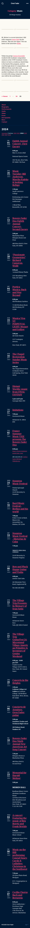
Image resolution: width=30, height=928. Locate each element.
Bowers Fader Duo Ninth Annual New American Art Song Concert (19, 744)
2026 (15, 133)
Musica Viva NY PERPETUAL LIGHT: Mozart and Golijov (20, 324)
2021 (6, 135)
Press (3, 115)
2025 (18, 133)
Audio (4, 111)
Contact (4, 122)
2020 (9, 135)
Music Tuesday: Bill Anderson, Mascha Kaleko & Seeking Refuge (20, 178)
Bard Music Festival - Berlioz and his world (20, 507)
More (3, 120)
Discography (6, 117)
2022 (3, 135)
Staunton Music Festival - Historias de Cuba (19, 537)
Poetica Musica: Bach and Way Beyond (19, 291)
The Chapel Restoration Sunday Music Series (19, 358)
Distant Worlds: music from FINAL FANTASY (20, 390)
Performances (6, 109)
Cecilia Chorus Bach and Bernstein (20, 895)
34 (16, 96)
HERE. (19, 43)
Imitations (17, 410)
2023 (25, 133)
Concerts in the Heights (20, 682)
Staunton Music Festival (19, 482)
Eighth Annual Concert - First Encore (20, 144)
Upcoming (4, 133)
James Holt (15, 40)
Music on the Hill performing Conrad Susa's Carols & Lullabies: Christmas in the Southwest (19, 859)
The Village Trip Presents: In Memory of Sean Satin (19, 604)
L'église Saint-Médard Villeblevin (20, 459)
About (4, 105)
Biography (5, 107)
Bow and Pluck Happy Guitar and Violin (20, 569)
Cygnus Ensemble (19, 56)
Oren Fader (15, 3)
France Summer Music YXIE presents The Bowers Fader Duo (19, 438)
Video (4, 113)
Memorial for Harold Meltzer (19, 775)
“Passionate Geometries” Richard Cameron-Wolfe (19, 260)
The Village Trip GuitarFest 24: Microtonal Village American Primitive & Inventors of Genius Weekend (20, 645)
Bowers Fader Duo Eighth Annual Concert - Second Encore (20, 224)
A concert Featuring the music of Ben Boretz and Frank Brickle (19, 821)
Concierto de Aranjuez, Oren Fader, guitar (19, 711)
